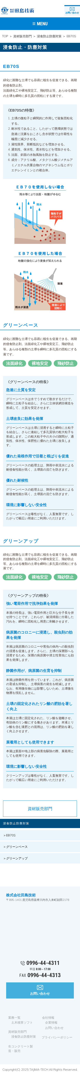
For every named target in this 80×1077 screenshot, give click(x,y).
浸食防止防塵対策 (49, 36)
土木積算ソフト (22, 1022)
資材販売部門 (22, 36)
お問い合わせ (72, 12)
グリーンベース (17, 847)
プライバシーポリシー (57, 1037)
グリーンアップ (17, 858)
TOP (5, 36)
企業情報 (51, 1022)
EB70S (11, 835)
